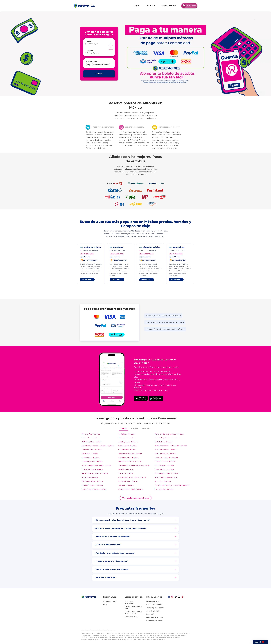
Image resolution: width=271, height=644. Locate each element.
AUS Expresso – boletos (127, 442)
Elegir (106, 64)
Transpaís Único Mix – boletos (130, 454)
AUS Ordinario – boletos (164, 465)
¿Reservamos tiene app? (105, 578)
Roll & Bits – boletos (90, 477)
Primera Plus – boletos (91, 434)
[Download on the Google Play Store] (156, 398)
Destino (90, 51)
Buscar (100, 73)
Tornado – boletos (125, 473)
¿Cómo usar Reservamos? (130, 602)
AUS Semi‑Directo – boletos (166, 450)
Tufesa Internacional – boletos (94, 489)
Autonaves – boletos (126, 438)
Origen (89, 41)
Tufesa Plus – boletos (90, 438)
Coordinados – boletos (127, 450)
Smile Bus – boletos (90, 454)
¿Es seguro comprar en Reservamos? (111, 561)
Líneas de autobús (131, 617)
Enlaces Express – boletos (92, 485)
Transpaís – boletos (126, 485)
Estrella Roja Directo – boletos (167, 438)
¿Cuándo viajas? (91, 61)
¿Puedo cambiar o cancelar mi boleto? (112, 569)
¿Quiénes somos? (109, 601)
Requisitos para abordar (155, 621)
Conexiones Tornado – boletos (130, 489)
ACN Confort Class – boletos (166, 477)
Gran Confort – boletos (127, 446)
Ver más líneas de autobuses (135, 498)
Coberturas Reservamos (155, 617)
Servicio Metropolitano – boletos (95, 473)
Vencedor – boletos (163, 481)
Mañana (96, 64)
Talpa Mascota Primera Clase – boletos (133, 465)
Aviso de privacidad (153, 611)
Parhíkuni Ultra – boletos (128, 481)
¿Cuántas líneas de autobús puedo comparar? (115, 553)
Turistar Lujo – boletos (90, 458)
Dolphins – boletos (125, 469)
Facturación (150, 614)
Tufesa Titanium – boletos (165, 461)
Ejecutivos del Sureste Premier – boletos (98, 446)
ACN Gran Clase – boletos (92, 442)
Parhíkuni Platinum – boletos (166, 458)
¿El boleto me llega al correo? (108, 545)
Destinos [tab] (146, 428)
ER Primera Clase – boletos (92, 481)
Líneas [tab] (124, 428)
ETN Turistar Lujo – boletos (165, 454)
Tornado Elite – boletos (164, 489)
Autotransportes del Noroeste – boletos (171, 446)
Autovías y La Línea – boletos (166, 473)
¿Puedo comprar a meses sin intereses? (112, 537)
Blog (105, 604)
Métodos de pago (153, 601)
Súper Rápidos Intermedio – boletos (96, 465)
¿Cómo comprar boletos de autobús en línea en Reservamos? (122, 520)
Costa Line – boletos (126, 434)
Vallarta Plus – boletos (163, 442)
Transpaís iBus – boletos (164, 469)
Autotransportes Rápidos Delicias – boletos (172, 485)
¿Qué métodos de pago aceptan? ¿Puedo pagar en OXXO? (121, 528)
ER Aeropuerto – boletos (128, 458)
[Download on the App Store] (141, 398)
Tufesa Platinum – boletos (92, 469)
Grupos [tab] (134, 428)
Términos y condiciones (155, 608)
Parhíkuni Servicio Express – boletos (169, 434)
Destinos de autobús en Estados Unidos (133, 612)
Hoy (88, 64)
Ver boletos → (87, 279)
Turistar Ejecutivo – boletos (92, 461)
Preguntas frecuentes (154, 604)
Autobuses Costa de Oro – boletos (132, 477)
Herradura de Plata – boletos (129, 461)
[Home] (85, 6)
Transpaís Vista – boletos (91, 450)
